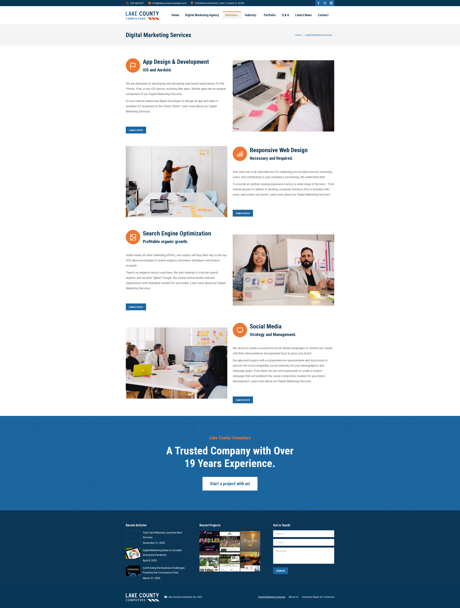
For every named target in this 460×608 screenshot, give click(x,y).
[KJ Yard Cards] (230, 541)
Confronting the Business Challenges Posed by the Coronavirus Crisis (164, 570)
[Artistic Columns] (209, 562)
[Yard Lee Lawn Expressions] (209, 541)
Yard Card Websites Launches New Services (162, 535)
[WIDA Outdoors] (250, 541)
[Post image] (133, 535)
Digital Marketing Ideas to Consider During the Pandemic (162, 552)
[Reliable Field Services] (250, 562)
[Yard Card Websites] (230, 562)
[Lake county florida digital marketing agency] (176, 181)
